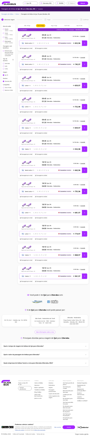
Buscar (83, 3)
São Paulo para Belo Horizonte (68, 403)
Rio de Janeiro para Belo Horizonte (68, 407)
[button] (82, 36)
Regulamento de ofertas (81, 386)
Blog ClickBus (37, 392)
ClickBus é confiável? (82, 401)
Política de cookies (19, 430)
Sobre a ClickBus (38, 383)
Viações (51, 387)
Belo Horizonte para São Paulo (68, 391)
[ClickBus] (9, 3)
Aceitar (69, 427)
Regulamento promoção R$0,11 (81, 389)
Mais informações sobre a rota (45, 332)
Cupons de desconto (54, 393)
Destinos (51, 383)
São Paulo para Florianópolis (67, 414)
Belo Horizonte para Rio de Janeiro (68, 410)
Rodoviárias (52, 385)
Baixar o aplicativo (39, 387)
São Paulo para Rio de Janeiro (68, 383)
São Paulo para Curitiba (67, 387)
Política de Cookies (30, 434)
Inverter (40, 9)
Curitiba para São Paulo (67, 395)
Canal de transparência (80, 397)
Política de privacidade (39, 430)
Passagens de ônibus (7, 14)
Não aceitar (57, 427)
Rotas (17, 14)
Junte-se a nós (38, 398)
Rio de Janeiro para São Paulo (68, 399)
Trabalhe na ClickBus (39, 390)
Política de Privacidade (18, 434)
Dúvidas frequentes (82, 383)
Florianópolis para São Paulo (67, 418)
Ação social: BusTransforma (38, 395)
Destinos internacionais (80, 393)
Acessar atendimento (23, 388)
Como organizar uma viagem (54, 396)
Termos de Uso (40, 434)
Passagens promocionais (52, 390)
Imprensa (36, 385)
